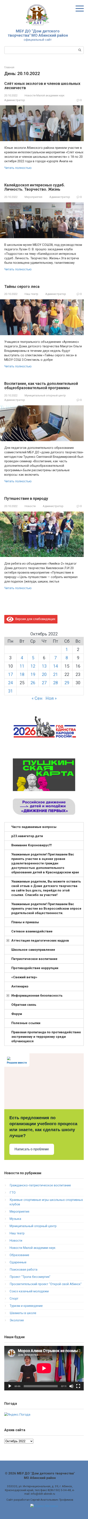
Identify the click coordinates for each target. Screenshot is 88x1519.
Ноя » (51, 698)
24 (10, 682)
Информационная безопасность (37, 995)
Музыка (15, 1219)
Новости (30, 506)
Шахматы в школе (23, 1313)
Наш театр (31, 294)
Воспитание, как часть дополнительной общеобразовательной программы (41, 385)
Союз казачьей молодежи (29, 1291)
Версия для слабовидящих (34, 619)
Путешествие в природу (26, 498)
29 (67, 682)
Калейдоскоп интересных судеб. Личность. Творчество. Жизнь (34, 187)
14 (55, 666)
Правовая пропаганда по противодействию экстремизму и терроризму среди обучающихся (46, 1036)
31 (10, 691)
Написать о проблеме (32, 1149)
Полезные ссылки (25, 1023)
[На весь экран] (78, 1386)
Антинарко (19, 986)
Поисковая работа (23, 1269)
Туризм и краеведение (26, 1306)
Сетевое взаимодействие (32, 931)
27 (44, 682)
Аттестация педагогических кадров (40, 940)
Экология (17, 1320)
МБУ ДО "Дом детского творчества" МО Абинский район (38, 33)
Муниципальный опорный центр (45, 395)
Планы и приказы (25, 922)
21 (55, 674)
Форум (16, 1014)
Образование (19, 1255)
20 (44, 674)
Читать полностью (18, 168)
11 (22, 666)
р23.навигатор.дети (27, 836)
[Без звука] (71, 1386)
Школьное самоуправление (33, 950)
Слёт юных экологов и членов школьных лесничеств (42, 85)
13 (44, 666)
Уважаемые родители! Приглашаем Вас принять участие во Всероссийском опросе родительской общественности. (46, 908)
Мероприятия (33, 197)
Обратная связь (23, 1005)
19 (33, 674)
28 (55, 682)
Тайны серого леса (22, 286)
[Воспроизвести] (10, 1386)
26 (33, 682)
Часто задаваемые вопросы (33, 827)
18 (22, 674)
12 (33, 666)
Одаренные (18, 1262)
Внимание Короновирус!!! (31, 845)
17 (10, 674)
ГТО (13, 1192)
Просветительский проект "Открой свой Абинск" (46, 1284)
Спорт (14, 1298)
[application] (44, 1368)
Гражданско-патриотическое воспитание (40, 1185)
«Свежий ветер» (24, 977)
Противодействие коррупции (34, 968)
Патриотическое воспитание (34, 959)
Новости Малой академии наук (45, 95)
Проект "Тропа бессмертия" (30, 1277)
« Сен (37, 698)
